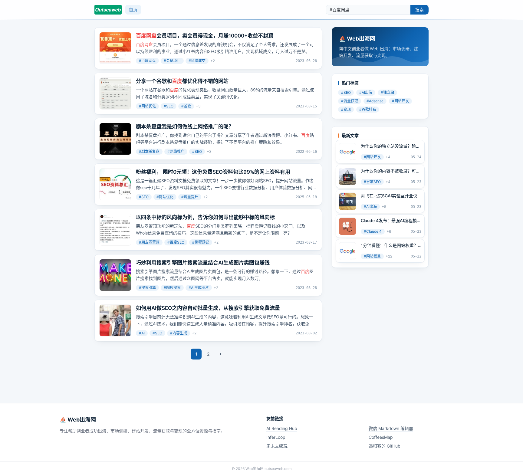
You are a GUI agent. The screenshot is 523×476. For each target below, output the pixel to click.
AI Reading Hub (281, 428)
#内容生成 (178, 333)
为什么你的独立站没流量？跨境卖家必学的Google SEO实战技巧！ (390, 146)
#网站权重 (372, 256)
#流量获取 (349, 101)
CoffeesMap (381, 437)
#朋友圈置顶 (149, 242)
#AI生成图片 (199, 287)
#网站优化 (147, 106)
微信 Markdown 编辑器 (391, 428)
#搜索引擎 (147, 287)
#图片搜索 (172, 287)
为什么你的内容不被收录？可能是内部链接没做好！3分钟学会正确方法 (390, 171)
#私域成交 (197, 60)
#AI (142, 333)
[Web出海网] (108, 10)
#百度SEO (175, 242)
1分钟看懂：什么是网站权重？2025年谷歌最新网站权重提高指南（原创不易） (389, 245)
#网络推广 (175, 151)
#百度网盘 (147, 60)
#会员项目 (172, 60)
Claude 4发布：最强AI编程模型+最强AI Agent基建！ (391, 221)
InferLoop (275, 437)
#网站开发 (400, 101)
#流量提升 (189, 197)
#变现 (346, 109)
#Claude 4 (373, 231)
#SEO (168, 106)
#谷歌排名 (367, 109)
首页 (133, 9)
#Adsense (375, 101)
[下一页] (220, 354)
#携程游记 (200, 242)
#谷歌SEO (372, 182)
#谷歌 (186, 106)
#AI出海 (365, 92)
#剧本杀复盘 (149, 151)
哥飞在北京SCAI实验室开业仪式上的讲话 (389, 196)
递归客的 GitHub (384, 445)
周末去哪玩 (277, 445)
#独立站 (387, 92)
